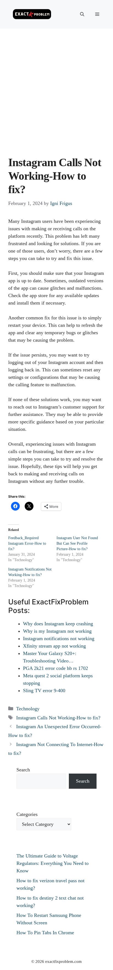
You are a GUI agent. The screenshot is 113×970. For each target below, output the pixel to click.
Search (23, 769)
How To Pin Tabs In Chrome (45, 932)
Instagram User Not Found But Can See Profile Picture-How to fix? (77, 543)
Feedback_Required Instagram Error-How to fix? (27, 543)
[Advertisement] (56, 88)
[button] (82, 14)
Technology (27, 708)
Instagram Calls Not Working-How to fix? (58, 717)
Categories (27, 814)
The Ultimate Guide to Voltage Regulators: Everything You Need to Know (52, 863)
